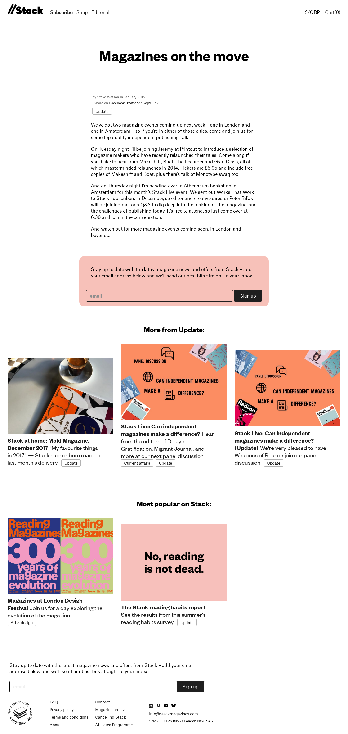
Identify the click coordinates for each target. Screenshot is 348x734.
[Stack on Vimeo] (158, 706)
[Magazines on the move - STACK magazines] (25, 9)
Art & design (22, 622)
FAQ (54, 701)
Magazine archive (111, 709)
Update (102, 111)
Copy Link (151, 103)
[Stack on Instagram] (151, 706)
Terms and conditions (69, 717)
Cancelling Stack (110, 717)
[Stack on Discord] (166, 706)
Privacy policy (62, 709)
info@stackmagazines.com (173, 713)
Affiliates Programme (114, 724)
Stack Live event (169, 192)
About (55, 724)
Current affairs (137, 463)
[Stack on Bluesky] (173, 706)
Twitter (132, 103)
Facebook (117, 103)
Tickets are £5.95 (198, 168)
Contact (102, 701)
